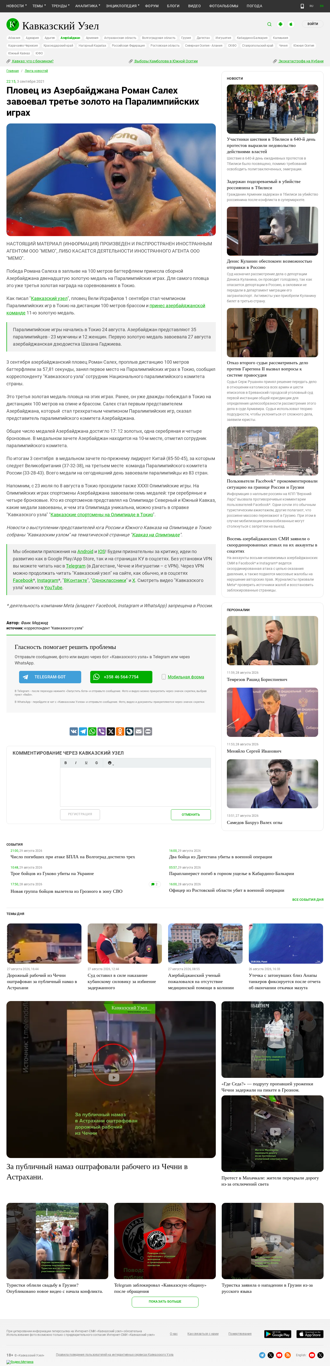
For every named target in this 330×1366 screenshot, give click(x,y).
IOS (101, 551)
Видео (194, 6)
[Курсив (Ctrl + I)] (76, 762)
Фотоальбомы (223, 6)
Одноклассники (109, 580)
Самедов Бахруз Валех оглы (254, 822)
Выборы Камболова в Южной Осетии (166, 61)
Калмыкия (280, 38)
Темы (37, 6)
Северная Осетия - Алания (203, 45)
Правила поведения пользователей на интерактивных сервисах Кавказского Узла (115, 1354)
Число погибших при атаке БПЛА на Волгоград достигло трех (73, 856)
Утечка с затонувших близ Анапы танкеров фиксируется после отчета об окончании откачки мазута (284, 981)
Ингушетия (223, 38)
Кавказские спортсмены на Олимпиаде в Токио (102, 514)
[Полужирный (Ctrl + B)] (65, 762)
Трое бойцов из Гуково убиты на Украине (52, 873)
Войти (313, 24)
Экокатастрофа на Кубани (301, 61)
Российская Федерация (128, 45)
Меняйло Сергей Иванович (254, 751)
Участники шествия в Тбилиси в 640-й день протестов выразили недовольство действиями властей (271, 145)
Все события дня (308, 900)
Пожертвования (240, 1334)
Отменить (191, 815)
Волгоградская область (159, 38)
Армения (92, 38)
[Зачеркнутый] (96, 762)
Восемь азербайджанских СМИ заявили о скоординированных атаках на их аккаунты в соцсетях (272, 544)
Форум (152, 6)
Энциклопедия (121, 6)
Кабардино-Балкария (252, 38)
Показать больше (165, 1301)
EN (322, 6)
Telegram (76, 566)
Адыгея (50, 38)
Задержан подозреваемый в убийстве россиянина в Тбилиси (264, 184)
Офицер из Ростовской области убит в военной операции (226, 890)
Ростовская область (165, 45)
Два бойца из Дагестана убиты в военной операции (220, 856)
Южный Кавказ (19, 53)
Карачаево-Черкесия (23, 45)
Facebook (23, 580)
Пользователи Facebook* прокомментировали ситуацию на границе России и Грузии (272, 484)
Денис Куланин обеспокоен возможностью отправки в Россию (269, 264)
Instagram (47, 580)
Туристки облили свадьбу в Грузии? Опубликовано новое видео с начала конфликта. (54, 1288)
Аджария (32, 38)
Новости (15, 6)
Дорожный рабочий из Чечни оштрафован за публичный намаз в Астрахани (42, 981)
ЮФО (39, 53)
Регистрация (80, 814)
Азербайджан (70, 38)
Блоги (173, 6)
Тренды (59, 6)
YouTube (53, 587)
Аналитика (86, 6)
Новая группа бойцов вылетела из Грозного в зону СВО (66, 891)
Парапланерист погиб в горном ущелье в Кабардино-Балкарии (231, 873)
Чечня (283, 45)
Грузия (186, 38)
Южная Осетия (303, 45)
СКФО (232, 45)
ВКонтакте (75, 580)
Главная (12, 71)
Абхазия (14, 38)
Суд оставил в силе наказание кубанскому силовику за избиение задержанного (122, 981)
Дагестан (203, 38)
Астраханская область (120, 38)
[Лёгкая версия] (302, 6)
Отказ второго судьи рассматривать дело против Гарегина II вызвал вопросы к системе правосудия (267, 368)
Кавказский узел (49, 298)
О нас (174, 1334)
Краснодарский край (58, 45)
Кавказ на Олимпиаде (156, 534)
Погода (254, 6)
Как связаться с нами (202, 1334)
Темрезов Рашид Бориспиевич (257, 679)
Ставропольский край (257, 45)
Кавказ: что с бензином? (32, 61)
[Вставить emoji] (109, 762)
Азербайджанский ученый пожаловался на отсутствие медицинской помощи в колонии (201, 981)
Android (85, 551)
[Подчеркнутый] (86, 762)
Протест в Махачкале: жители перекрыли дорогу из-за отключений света (270, 1181)
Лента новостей (36, 71)
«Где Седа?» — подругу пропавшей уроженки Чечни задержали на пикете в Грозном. (267, 1086)
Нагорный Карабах (92, 45)
